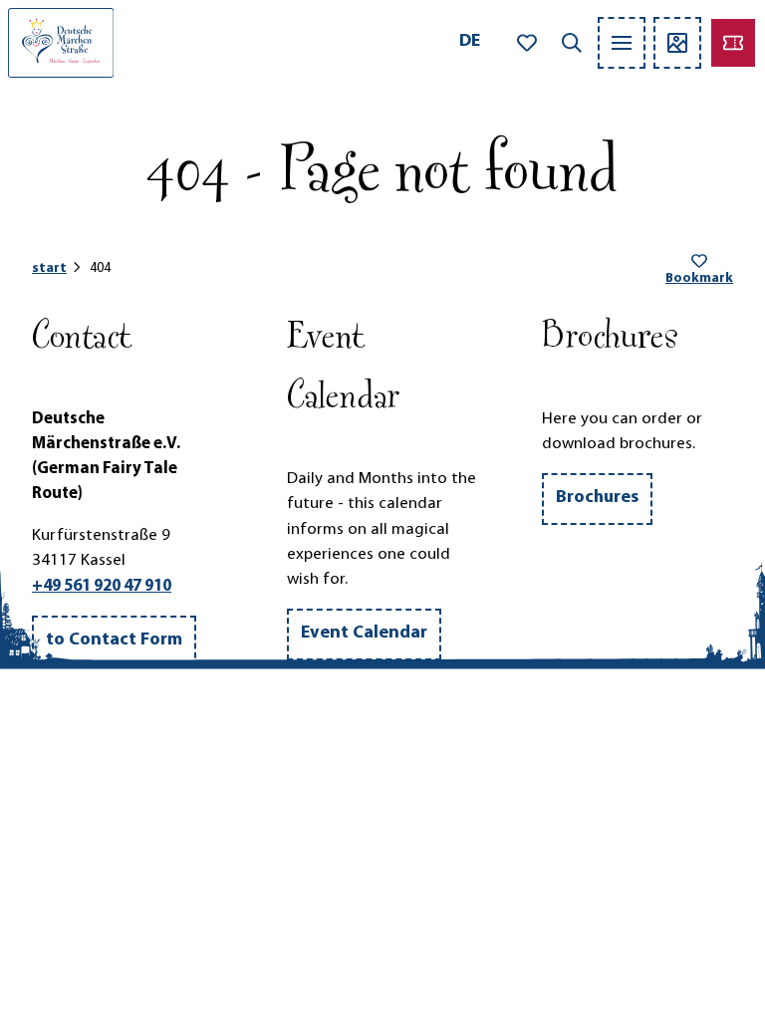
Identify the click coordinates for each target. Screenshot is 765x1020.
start (49, 268)
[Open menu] (621, 43)
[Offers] (733, 43)
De (469, 42)
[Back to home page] (61, 43)
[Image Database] (677, 43)
